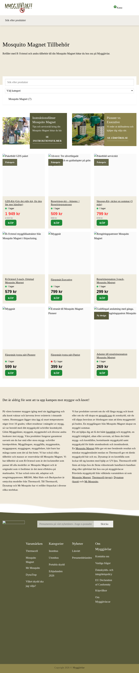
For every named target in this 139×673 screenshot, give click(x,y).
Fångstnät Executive (61, 279)
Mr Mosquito (91, 481)
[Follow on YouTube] (122, 531)
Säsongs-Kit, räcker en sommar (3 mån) (115, 203)
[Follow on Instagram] (129, 524)
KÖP (11, 222)
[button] (131, 7)
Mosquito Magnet (85, 448)
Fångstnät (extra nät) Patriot (65, 354)
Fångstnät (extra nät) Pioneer (20, 354)
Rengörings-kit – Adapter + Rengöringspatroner (65, 203)
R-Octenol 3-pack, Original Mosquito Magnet (19, 281)
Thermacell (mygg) (102, 477)
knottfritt (110, 431)
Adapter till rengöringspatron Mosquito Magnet (112, 356)
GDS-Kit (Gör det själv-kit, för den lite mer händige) (23, 203)
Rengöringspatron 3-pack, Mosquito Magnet (110, 281)
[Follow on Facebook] (122, 524)
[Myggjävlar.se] (22, 7)
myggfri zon (105, 415)
